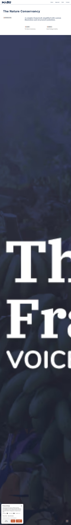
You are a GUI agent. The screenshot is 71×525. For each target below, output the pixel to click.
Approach (57, 2)
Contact (67, 2)
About (52, 2)
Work (63, 2)
